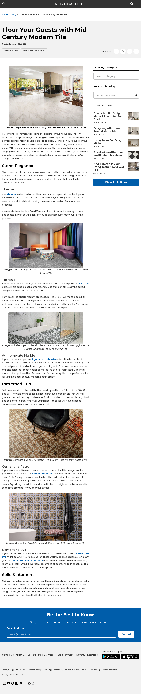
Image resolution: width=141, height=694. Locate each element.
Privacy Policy (7, 670)
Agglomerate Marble (44, 359)
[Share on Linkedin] (129, 51)
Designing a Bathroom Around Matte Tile (107, 130)
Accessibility (46, 670)
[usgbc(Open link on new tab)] (33, 683)
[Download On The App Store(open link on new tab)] (130, 656)
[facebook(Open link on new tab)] (16, 683)
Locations (92, 655)
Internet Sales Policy (72, 670)
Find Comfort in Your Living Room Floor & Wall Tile (108, 166)
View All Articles (116, 182)
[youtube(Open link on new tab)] (8, 683)
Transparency (57, 670)
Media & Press (45, 655)
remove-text (136, 95)
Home (5, 14)
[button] (123, 51)
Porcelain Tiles (11, 50)
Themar (11, 194)
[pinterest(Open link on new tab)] (12, 683)
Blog (13, 14)
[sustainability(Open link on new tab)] (29, 683)
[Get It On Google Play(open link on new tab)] (111, 656)
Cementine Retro (42, 473)
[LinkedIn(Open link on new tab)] (25, 683)
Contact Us (8, 655)
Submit (126, 634)
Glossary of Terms (33, 670)
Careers (32, 655)
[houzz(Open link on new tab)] (21, 683)
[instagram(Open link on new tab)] (4, 683)
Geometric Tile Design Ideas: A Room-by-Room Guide (109, 116)
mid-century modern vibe (28, 560)
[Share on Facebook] (116, 51)
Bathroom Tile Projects (34, 50)
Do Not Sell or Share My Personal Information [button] (99, 670)
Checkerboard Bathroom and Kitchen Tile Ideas (109, 153)
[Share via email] (136, 51)
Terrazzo (84, 283)
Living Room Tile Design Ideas (108, 142)
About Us (20, 655)
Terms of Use (19, 670)
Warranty (80, 655)
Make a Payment (64, 655)
